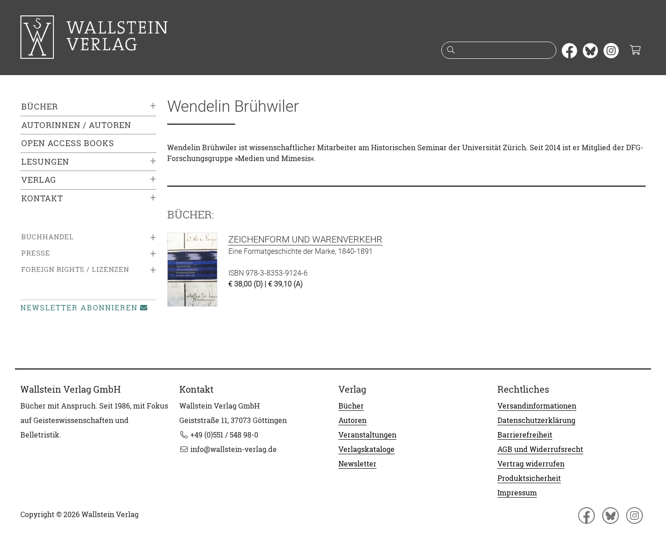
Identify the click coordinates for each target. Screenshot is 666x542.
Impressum (517, 493)
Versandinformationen (536, 406)
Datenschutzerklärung (536, 420)
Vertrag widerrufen (531, 464)
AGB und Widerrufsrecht (540, 449)
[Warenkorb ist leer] (635, 51)
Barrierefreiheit (524, 435)
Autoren (352, 420)
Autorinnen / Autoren (76, 125)
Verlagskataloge (366, 449)
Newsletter (357, 464)
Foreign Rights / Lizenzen (75, 269)
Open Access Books (67, 143)
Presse (35, 253)
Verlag (38, 179)
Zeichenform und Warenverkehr (305, 239)
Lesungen (45, 161)
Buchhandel (47, 237)
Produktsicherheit (529, 478)
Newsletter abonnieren (79, 308)
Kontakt (42, 198)
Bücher (39, 106)
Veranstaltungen (367, 435)
